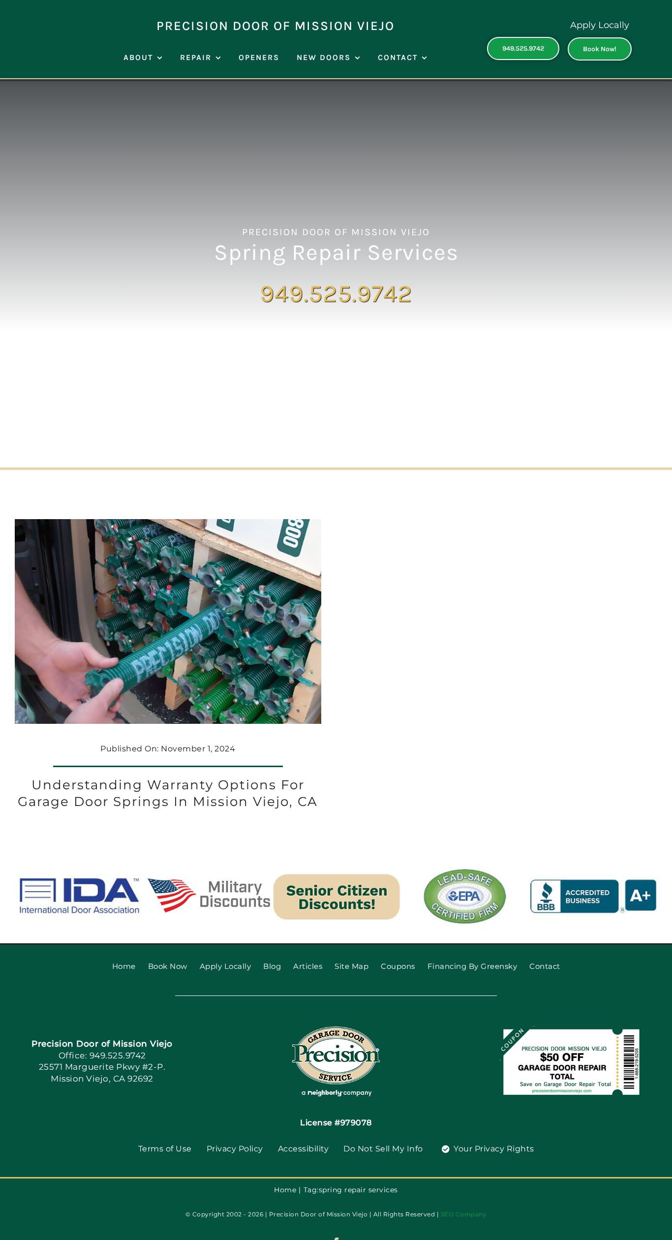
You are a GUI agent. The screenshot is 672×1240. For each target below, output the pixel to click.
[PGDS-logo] (336, 1029)
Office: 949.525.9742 (102, 1055)
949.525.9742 (336, 293)
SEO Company (464, 1214)
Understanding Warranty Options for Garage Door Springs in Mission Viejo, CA (168, 793)
